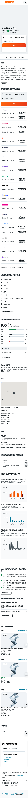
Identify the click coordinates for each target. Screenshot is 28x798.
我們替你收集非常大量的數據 (10, 783)
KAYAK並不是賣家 (7, 780)
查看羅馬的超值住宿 (22, 659)
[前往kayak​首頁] (9, 2)
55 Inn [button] (2, 679)
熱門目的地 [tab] (14, 748)
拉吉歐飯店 (7, 794)
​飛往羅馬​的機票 (7, 757)
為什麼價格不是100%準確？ (9, 785)
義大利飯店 (22, 793)
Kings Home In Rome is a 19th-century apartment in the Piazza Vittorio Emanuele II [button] (13, 708)
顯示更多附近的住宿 (22, 630)
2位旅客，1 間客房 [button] (8, 41)
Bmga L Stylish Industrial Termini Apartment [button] (12, 648)
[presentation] (25, 479)
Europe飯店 (15, 793)
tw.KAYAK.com (5, 793)
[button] (2, 2)
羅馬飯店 (6, 761)
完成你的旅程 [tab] (6, 748)
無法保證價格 (20, 775)
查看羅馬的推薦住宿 (22, 689)
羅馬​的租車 (6, 759)
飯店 (10, 793)
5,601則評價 (16, 30)
